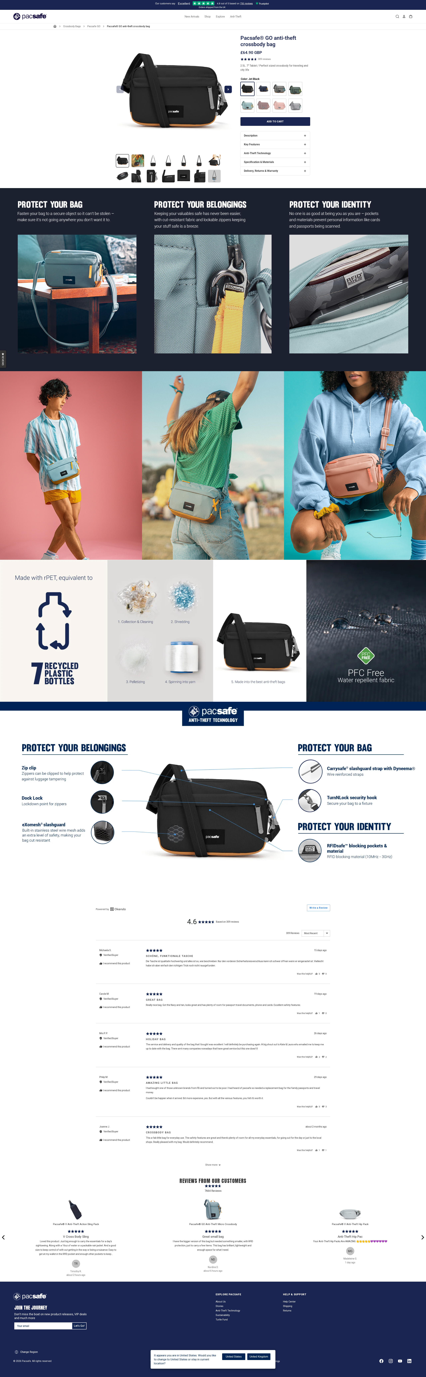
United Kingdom (259, 1356)
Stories (219, 1306)
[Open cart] (411, 16)
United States (234, 1356)
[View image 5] (183, 160)
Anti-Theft (235, 16)
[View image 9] (137, 176)
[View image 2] (137, 160)
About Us (221, 1301)
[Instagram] (390, 1361)
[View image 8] (122, 176)
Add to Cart (275, 121)
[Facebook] (381, 1361)
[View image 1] (122, 160)
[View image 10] (153, 176)
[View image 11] (168, 176)
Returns (287, 1310)
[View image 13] (199, 176)
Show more (211, 1164)
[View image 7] (214, 160)
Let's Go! (79, 1325)
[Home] (55, 26)
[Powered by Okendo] (111, 909)
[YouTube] (400, 1361)
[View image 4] (168, 160)
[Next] (422, 1237)
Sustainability (223, 1315)
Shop (208, 16)
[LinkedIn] (409, 1361)
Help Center (289, 1301)
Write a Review (319, 907)
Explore (220, 16)
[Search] (397, 16)
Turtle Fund (222, 1319)
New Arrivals (192, 16)
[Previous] (3, 1237)
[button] (3, 359)
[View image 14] (214, 176)
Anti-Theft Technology (228, 1310)
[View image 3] (153, 160)
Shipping (287, 1306)
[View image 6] (199, 160)
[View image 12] (183, 176)
